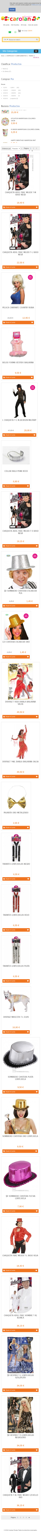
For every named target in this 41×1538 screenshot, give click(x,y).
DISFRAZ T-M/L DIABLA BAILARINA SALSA (20, 761)
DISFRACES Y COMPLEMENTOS (16, 56)
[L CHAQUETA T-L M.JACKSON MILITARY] (19, 401)
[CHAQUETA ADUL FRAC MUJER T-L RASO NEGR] (20, 232)
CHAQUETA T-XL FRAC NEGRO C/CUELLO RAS (20, 1496)
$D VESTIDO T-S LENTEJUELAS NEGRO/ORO (20, 1436)
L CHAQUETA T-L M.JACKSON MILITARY (19, 420)
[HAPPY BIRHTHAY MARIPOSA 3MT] (5, 136)
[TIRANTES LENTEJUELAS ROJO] (16, 899)
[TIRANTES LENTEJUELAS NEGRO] (16, 848)
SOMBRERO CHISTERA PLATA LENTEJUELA (20, 1078)
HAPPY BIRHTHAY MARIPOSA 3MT (23, 133)
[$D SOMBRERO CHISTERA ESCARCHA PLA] (20, 570)
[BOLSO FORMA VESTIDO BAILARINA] (18, 344)
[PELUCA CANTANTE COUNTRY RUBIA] (18, 289)
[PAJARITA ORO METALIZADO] (16, 796)
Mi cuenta (6, 25)
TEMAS (31, 56)
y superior (9, 98)
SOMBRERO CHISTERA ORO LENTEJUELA (20, 1136)
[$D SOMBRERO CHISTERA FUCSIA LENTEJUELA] (20, 1176)
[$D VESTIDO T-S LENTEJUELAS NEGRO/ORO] (20, 1415)
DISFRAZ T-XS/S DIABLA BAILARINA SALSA (20, 702)
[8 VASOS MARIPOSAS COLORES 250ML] (5, 125)
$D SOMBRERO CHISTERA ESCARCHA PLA (20, 592)
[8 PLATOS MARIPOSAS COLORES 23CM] (5, 114)
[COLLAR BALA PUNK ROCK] (16, 455)
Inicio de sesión (33, 25)
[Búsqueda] (37, 39)
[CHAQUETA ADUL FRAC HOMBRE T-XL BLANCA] (20, 1295)
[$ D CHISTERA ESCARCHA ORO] (16, 626)
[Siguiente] (32, 151)
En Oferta (5, 71)
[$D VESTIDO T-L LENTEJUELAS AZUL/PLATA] (20, 1355)
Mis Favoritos (15, 25)
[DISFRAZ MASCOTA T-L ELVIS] (16, 1001)
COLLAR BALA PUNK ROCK (16, 471)
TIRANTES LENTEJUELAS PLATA (16, 966)
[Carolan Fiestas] (20, 17)
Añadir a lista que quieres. (36, 207)
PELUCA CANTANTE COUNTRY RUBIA (18, 307)
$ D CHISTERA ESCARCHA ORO (16, 642)
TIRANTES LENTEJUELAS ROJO (16, 915)
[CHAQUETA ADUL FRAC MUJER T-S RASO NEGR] (20, 511)
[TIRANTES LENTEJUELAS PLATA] (16, 950)
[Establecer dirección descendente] (22, 148)
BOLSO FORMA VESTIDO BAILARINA (18, 362)
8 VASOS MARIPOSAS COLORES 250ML (25, 122)
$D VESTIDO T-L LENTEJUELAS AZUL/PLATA (20, 1376)
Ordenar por (6, 148)
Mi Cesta (23, 25)
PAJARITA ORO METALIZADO (16, 812)
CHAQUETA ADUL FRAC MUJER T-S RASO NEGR (21, 532)
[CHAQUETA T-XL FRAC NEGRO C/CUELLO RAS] (20, 1475)
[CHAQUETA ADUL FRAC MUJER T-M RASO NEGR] (20, 172)
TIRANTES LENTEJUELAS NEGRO (16, 864)
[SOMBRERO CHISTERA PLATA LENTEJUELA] (20, 1057)
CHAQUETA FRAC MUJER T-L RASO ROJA (20, 1255)
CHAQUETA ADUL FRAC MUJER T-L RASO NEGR (20, 253)
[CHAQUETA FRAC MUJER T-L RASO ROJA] (20, 1235)
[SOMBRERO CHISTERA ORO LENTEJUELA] (20, 1116)
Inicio (2, 56)
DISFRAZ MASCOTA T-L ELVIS (16, 1017)
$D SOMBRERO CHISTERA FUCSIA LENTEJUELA (20, 1197)
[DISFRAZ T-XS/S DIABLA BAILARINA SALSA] (20, 681)
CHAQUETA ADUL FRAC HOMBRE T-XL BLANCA (20, 1316)
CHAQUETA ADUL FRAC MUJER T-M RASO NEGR (20, 193)
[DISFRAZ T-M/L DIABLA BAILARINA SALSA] (20, 741)
